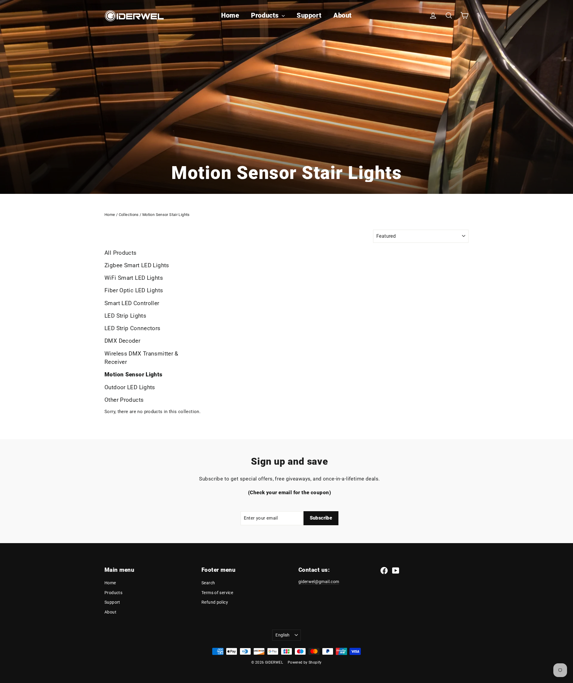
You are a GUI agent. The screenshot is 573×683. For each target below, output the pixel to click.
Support (309, 15)
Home (230, 15)
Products (265, 15)
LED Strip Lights (125, 315)
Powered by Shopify (305, 662)
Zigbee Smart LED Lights (136, 265)
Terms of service (217, 592)
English (282, 635)
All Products (120, 252)
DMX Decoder (122, 340)
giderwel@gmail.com (318, 581)
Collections (129, 214)
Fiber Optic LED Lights (133, 290)
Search (208, 582)
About (342, 15)
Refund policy (214, 602)
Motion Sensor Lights (133, 374)
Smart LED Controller (131, 303)
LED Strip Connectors (132, 328)
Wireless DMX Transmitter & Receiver (141, 358)
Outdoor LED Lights (129, 387)
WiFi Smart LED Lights (133, 277)
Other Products (124, 399)
